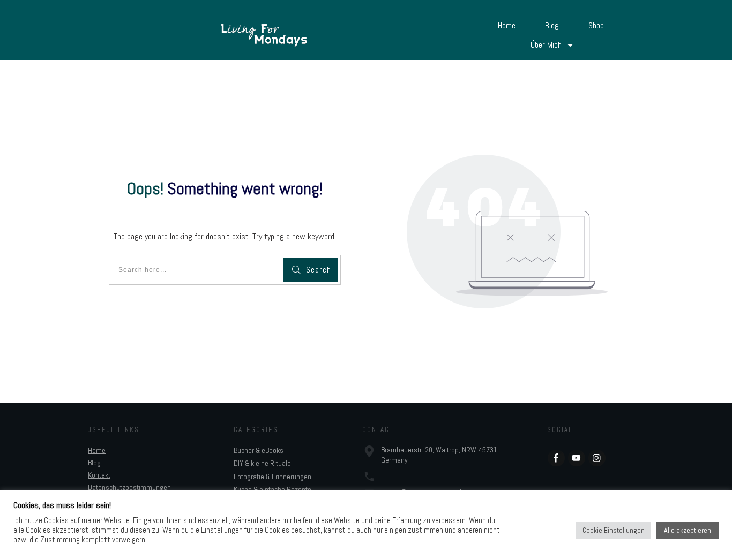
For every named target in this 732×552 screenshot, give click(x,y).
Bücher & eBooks (258, 450)
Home (97, 450)
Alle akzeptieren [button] (687, 530)
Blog (94, 462)
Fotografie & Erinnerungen (272, 476)
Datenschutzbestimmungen (129, 487)
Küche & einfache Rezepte (272, 489)
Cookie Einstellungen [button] (613, 530)
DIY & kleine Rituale (262, 463)
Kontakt (99, 475)
